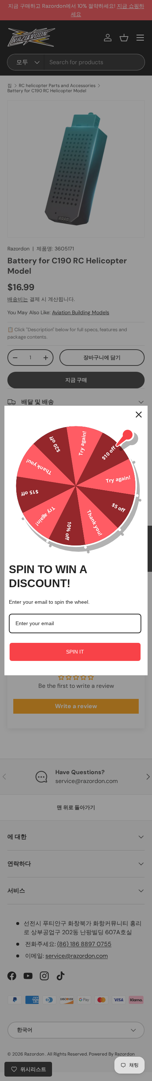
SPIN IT (75, 652)
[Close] (139, 414)
